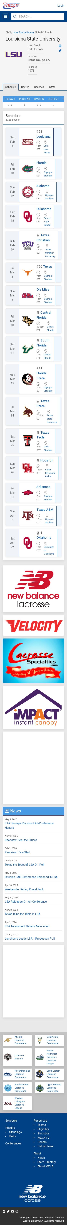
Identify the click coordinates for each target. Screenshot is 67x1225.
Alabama (42, 186)
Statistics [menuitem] (43, 1133)
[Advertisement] (33, 767)
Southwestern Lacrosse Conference (21, 1087)
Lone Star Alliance (23, 32)
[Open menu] (5, 16)
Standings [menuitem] (15, 1132)
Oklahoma (43, 209)
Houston (46, 460)
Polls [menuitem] (12, 1136)
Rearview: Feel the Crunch (21, 840)
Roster (25, 87)
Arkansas (43, 487)
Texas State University (52, 418)
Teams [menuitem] (42, 1125)
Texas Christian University (50, 253)
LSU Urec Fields (47, 149)
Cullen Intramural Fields (50, 473)
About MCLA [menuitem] (45, 1166)
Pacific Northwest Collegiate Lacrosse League (52, 1057)
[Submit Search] (14, 16)
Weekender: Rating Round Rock (24, 889)
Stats (52, 87)
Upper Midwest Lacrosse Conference (54, 1087)
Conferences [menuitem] (13, 1143)
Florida (41, 163)
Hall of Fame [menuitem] (45, 1146)
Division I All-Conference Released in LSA (31, 877)
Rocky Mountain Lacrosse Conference (23, 1074)
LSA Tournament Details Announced (27, 926)
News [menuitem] (41, 1157)
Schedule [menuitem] (11, 1120)
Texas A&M (44, 510)
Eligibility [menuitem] (43, 1129)
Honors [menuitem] (42, 1142)
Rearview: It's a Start (17, 852)
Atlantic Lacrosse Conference (20, 1040)
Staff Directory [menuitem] (47, 1162)
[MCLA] (12, 5)
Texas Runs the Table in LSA (22, 914)
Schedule (10, 87)
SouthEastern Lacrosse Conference (53, 1074)
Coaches (39, 87)
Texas (47, 266)
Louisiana (43, 136)
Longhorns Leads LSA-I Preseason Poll (30, 938)
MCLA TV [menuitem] (43, 1137)
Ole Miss (42, 289)
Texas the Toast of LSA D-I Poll (24, 864)
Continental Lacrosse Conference (52, 1040)
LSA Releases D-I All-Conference (26, 901)
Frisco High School (47, 221)
